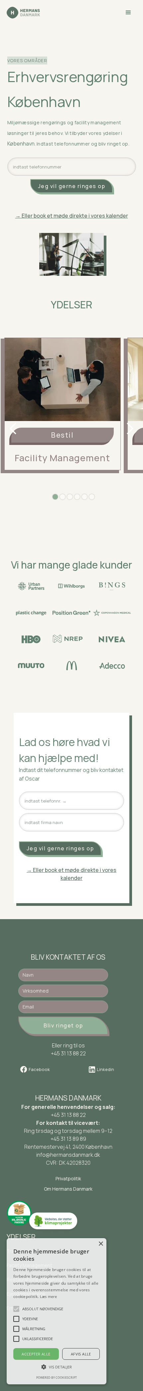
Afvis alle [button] (81, 1353)
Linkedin (105, 1069)
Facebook (39, 1069)
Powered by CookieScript (56, 1377)
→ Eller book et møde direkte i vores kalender (71, 874)
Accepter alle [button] (36, 1353)
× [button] (100, 1243)
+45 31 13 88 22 (68, 1115)
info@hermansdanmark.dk (68, 1154)
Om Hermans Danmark (68, 1189)
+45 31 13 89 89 (68, 1138)
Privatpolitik (68, 1178)
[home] (23, 12)
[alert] (56, 1311)
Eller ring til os (68, 1045)
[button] (128, 13)
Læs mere (48, 1296)
